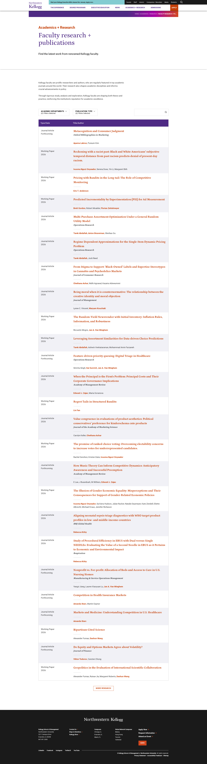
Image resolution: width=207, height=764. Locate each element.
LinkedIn (41, 750)
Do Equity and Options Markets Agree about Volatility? (107, 647)
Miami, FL (97, 737)
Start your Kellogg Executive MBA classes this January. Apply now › (72, 2)
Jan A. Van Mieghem (98, 330)
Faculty (128, 2)
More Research (103, 688)
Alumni (141, 2)
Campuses (97, 729)
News (117, 7)
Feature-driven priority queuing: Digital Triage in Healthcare (111, 356)
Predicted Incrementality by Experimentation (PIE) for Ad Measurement (119, 199)
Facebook (50, 750)
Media (166, 2)
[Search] (165, 112)
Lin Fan (76, 410)
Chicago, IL (97, 732)
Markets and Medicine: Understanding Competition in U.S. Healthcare (117, 612)
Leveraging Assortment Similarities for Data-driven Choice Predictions (118, 338)
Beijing (117, 732)
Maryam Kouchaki (97, 308)
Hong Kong (119, 734)
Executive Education (100, 7)
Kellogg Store (73, 734)
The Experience (57, 7)
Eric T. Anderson (81, 191)
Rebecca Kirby (80, 532)
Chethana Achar (80, 283)
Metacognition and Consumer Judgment (98, 131)
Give (142, 743)
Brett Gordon (79, 208)
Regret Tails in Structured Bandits (95, 401)
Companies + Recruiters (154, 2)
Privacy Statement (140, 755)
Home (137, 14)
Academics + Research (135, 7)
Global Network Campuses (123, 729)
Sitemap (166, 755)
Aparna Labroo (80, 143)
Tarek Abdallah (80, 233)
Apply (174, 8)
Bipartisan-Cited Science (89, 629)
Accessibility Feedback (154, 755)
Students (174, 2)
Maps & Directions (75, 732)
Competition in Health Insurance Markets (99, 595)
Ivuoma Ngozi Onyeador (84, 169)
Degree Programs (78, 7)
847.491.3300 (43, 739)
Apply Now (142, 729)
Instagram (59, 750)
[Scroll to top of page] (172, 751)
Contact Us (72, 729)
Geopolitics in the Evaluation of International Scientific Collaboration (117, 667)
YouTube (76, 750)
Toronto (117, 737)
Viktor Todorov (80, 659)
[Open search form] (181, 2)
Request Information (146, 733)
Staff (135, 2)
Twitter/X (68, 750)
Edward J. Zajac (80, 393)
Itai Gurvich (91, 368)
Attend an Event (144, 736)
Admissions (156, 7)
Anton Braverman (96, 233)
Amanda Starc (79, 604)
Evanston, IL (98, 734)
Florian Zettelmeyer (110, 208)
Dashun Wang (96, 638)
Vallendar (118, 740)
